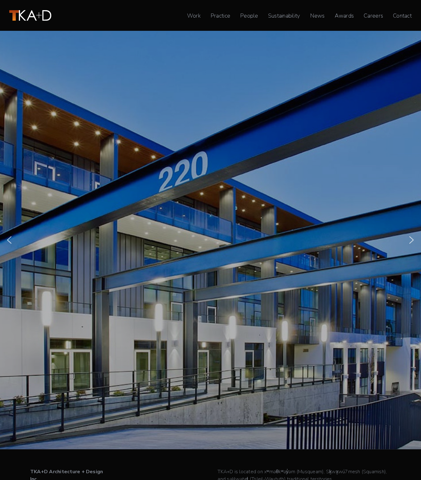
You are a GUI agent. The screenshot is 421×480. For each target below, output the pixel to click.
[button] (9, 240)
